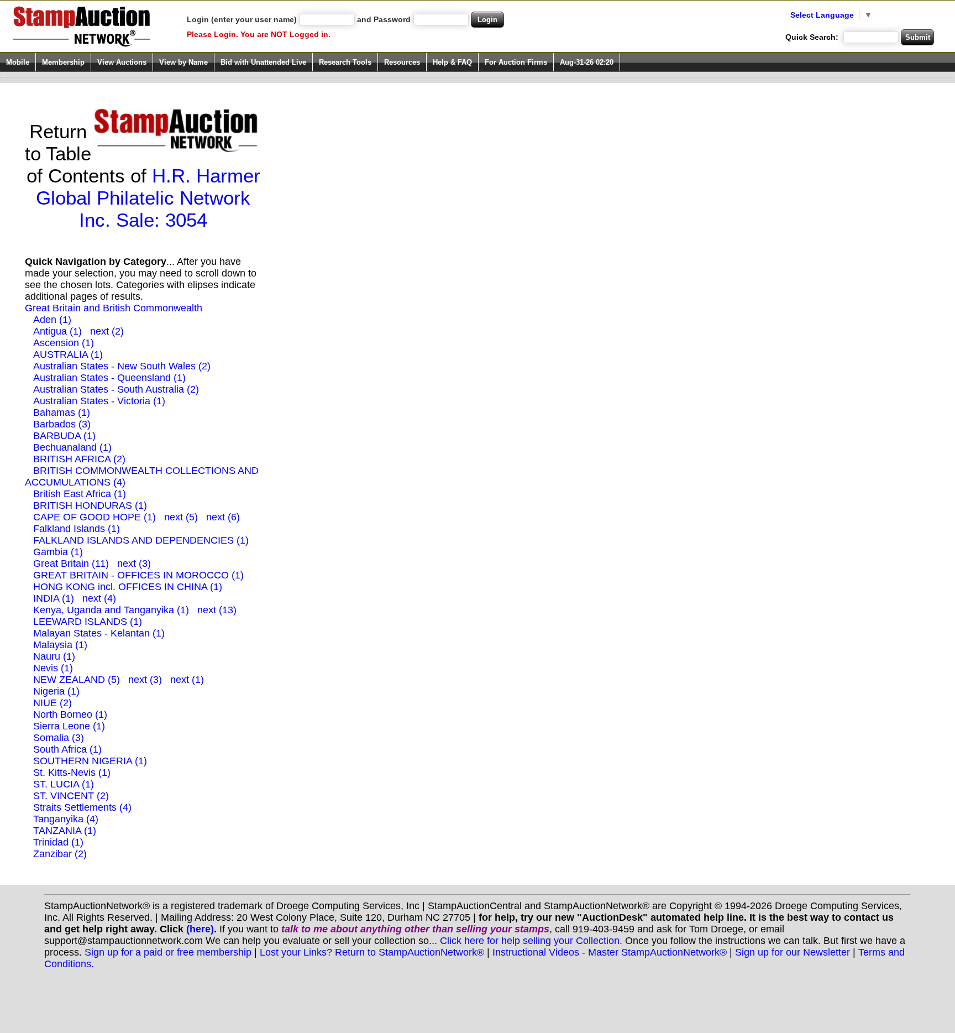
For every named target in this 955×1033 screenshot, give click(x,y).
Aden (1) (52, 319)
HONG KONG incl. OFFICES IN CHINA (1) (127, 586)
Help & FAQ (452, 62)
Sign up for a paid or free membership (168, 952)
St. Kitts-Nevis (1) (72, 772)
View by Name (183, 62)
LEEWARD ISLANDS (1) (87, 621)
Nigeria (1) (56, 691)
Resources (402, 62)
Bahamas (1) (61, 412)
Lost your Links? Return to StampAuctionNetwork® (372, 952)
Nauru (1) (54, 656)
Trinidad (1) (58, 842)
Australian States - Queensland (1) (109, 377)
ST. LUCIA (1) (63, 784)
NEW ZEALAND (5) (76, 679)
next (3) (134, 563)
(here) (200, 929)
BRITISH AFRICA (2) (79, 459)
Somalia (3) (58, 737)
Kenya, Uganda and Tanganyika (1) (111, 609)
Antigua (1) (57, 331)
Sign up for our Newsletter (792, 952)
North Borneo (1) (70, 714)
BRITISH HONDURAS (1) (90, 505)
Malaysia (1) (60, 644)
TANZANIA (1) (64, 830)
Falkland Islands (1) (76, 528)
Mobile (17, 62)
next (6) (223, 517)
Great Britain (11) (71, 563)
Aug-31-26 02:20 (586, 62)
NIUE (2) (52, 702)
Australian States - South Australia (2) (116, 389)
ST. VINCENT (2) (71, 795)
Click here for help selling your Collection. (531, 940)
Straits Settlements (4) (82, 807)
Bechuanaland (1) (72, 447)
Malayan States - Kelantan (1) (99, 633)
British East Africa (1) (79, 493)
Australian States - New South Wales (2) (122, 366)
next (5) (181, 517)
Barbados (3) (62, 424)
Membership (63, 62)
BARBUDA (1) (64, 435)
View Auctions (121, 62)
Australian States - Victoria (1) (99, 400)
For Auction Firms (516, 62)
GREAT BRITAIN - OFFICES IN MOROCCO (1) (138, 575)
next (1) (187, 679)
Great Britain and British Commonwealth (113, 308)
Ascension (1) (63, 342)
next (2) (107, 331)
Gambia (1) (58, 551)
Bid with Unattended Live (263, 62)
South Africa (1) (67, 749)
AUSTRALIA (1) (68, 354)
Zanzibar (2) (60, 853)
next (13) (217, 609)
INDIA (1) (53, 598)
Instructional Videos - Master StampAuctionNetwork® (609, 952)
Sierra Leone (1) (69, 726)
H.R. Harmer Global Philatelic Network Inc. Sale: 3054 (148, 198)
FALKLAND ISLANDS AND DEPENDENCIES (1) (141, 540)
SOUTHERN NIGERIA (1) (90, 760)
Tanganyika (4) (65, 819)
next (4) (99, 598)
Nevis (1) (53, 668)
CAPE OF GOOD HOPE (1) (94, 517)
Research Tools (345, 62)
